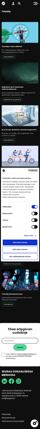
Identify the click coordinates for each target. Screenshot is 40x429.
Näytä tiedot (28, 235)
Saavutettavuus (8, 417)
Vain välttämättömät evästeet (20, 256)
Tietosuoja (6, 414)
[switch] (34, 213)
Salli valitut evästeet (20, 249)
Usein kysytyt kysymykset (13, 421)
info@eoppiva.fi (8, 398)
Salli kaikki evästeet (20, 242)
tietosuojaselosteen (25, 354)
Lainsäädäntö (9, 57)
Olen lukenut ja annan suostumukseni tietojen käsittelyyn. (21, 356)
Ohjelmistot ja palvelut (12, 99)
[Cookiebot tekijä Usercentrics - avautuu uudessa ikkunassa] (28, 170)
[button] (19, 3)
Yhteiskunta (8, 304)
